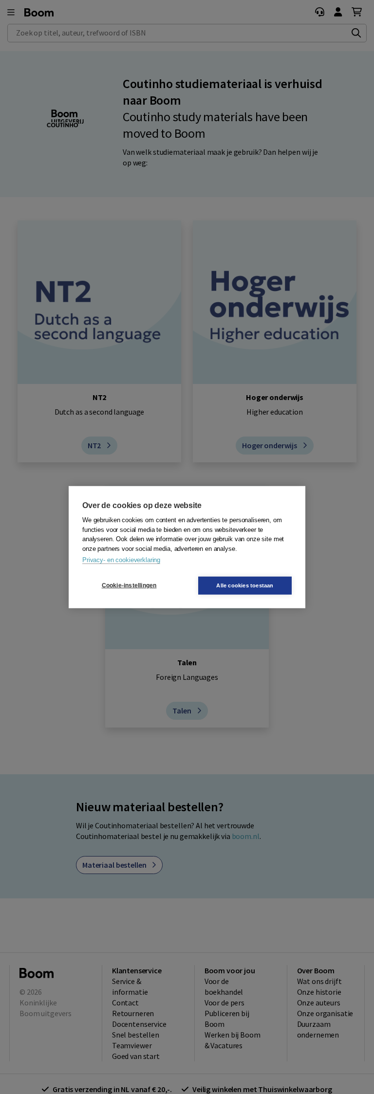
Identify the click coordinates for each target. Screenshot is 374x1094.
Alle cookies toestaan (244, 585)
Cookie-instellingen (129, 585)
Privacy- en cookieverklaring (121, 560)
